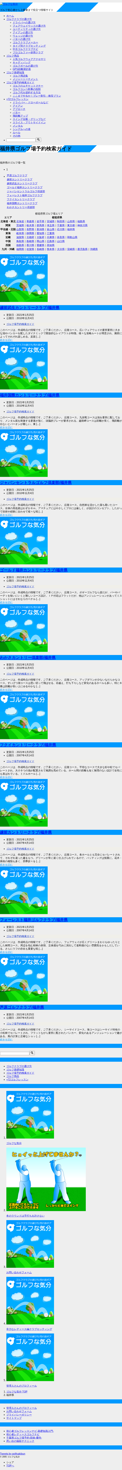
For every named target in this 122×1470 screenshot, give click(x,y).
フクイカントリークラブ (21, 199)
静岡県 (30, 233)
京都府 (30, 237)
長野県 (30, 229)
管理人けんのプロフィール (21, 1385)
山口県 (61, 241)
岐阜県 (20, 233)
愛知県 (40, 233)
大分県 (61, 249)
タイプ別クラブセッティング (29, 45)
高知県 (50, 245)
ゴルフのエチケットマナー (28, 85)
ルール (16, 132)
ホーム (10, 15)
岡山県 (40, 241)
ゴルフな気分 (14, 1143)
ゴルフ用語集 (20, 75)
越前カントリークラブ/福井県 (26, 832)
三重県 (50, 233)
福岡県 (20, 249)
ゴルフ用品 (12, 55)
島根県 (30, 241)
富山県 (50, 229)
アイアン (18, 105)
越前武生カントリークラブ (22, 183)
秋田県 (61, 221)
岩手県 (40, 221)
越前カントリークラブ (19, 179)
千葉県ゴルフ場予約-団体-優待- (24, 1437)
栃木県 (30, 225)
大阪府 (40, 237)
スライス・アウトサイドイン (29, 122)
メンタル (18, 125)
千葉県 (61, 225)
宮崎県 (71, 249)
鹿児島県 (82, 249)
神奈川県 (82, 225)
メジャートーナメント (25, 79)
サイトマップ (14, 1418)
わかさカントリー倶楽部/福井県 (28, 657)
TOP (16, 1391)
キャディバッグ (21, 62)
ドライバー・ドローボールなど (30, 102)
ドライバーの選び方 (24, 22)
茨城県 (20, 225)
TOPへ (10, 1465)
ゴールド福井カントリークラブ (24, 187)
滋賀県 (20, 237)
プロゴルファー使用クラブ (28, 52)
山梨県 (20, 229)
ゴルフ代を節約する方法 (27, 92)
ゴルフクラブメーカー (25, 42)
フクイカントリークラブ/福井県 (28, 745)
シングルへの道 (21, 129)
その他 (16, 135)
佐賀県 (30, 249)
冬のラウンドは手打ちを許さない (25, 1215)
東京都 (71, 225)
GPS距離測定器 (22, 69)
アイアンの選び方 (23, 32)
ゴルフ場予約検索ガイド (20, 82)
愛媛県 (40, 245)
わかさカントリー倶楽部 (21, 207)
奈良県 (61, 237)
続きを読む (6, 340)
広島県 (50, 241)
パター (16, 112)
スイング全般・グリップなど (29, 119)
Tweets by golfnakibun (12, 1453)
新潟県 (40, 229)
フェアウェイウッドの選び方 (29, 25)
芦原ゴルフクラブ (17, 175)
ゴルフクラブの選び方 (19, 19)
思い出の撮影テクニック (20, 1441)
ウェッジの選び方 (23, 35)
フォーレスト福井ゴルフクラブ (24, 195)
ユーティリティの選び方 (27, 29)
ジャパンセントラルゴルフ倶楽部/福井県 (36, 482)
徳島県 (20, 245)
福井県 (71, 229)
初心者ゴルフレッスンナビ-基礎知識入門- (30, 1431)
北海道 (20, 221)
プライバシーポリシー (19, 1414)
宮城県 (50, 221)
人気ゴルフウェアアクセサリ (29, 59)
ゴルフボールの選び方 (25, 65)
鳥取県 (20, 241)
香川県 (30, 245)
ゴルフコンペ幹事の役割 (27, 89)
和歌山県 (72, 237)
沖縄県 (94, 249)
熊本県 (50, 249)
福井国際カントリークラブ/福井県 (29, 395)
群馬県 (40, 225)
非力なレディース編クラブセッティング (29, 1329)
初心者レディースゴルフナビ (22, 1434)
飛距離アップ (20, 115)
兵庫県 (50, 237)
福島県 (81, 221)
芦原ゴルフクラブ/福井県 (22, 1007)
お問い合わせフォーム (19, 1272)
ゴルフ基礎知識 (15, 72)
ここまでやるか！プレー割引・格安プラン (37, 95)
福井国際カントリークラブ (22, 203)
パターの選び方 (21, 39)
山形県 (71, 221)
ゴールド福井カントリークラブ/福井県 (34, 570)
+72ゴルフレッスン (17, 99)
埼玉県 (50, 225)
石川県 (61, 229)
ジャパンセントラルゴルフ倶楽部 (26, 191)
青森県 (30, 221)
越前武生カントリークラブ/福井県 (29, 307)
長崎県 (40, 249)
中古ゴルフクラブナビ (25, 49)
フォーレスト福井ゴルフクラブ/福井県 (34, 920)
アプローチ (19, 109)
